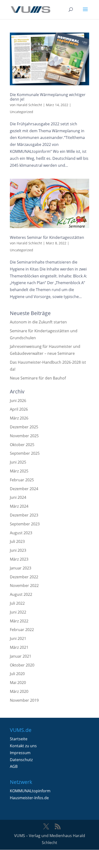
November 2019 (24, 700)
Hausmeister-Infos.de (29, 797)
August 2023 (21, 532)
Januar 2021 (20, 656)
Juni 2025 (18, 462)
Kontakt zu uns (23, 745)
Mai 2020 (18, 682)
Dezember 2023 (24, 515)
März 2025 (19, 471)
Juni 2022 (18, 612)
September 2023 (25, 524)
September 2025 (25, 453)
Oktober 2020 (22, 665)
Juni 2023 (18, 550)
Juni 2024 (18, 497)
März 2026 (19, 418)
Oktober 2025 (22, 444)
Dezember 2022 (24, 577)
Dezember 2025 (24, 427)
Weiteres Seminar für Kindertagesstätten (47, 237)
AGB (14, 766)
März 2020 (19, 691)
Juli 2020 (17, 673)
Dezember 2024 (24, 488)
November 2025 (24, 435)
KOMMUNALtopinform (30, 790)
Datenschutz (21, 759)
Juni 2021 (18, 638)
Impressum (20, 752)
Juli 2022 (17, 603)
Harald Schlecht (29, 105)
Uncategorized (21, 111)
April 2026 (19, 409)
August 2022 (21, 594)
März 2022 (19, 621)
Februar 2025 (22, 479)
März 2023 (19, 559)
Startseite (18, 738)
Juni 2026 (18, 400)
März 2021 (19, 647)
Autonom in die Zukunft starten (38, 322)
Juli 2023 (17, 541)
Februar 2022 (22, 629)
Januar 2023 (20, 568)
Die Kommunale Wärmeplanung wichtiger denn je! (48, 97)
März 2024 (19, 506)
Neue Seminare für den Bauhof (38, 378)
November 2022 (24, 585)
